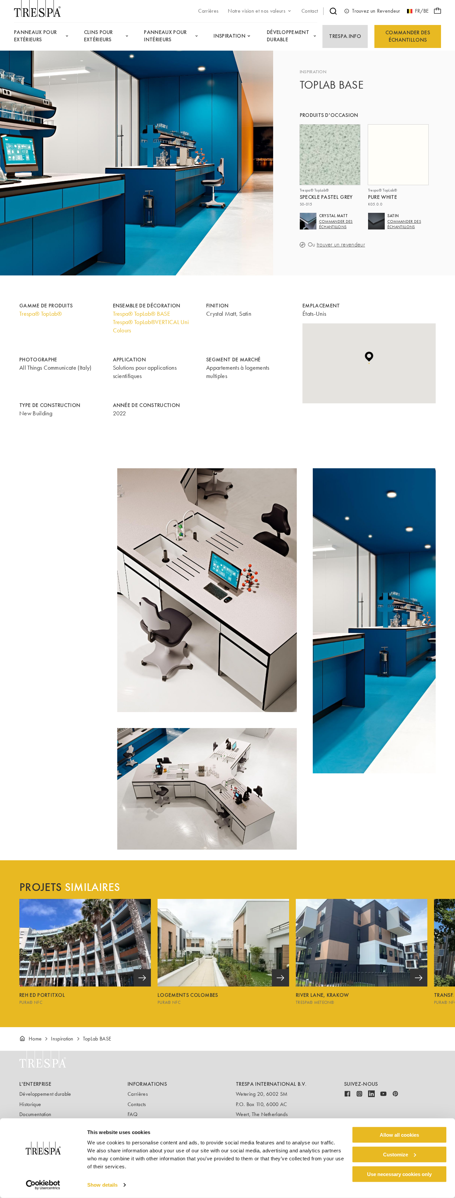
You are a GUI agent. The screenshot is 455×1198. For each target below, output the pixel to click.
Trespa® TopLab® (40, 313)
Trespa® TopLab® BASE (141, 313)
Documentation (35, 1114)
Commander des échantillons (407, 36)
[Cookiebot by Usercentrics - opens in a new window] (43, 1185)
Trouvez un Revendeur (376, 11)
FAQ (133, 1114)
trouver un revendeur (341, 244)
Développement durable (45, 1094)
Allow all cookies (399, 1135)
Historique (30, 1104)
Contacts (137, 1104)
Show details (102, 1185)
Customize (395, 1154)
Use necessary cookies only (399, 1174)
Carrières (138, 1094)
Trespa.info (345, 36)
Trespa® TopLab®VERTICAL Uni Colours (151, 326)
